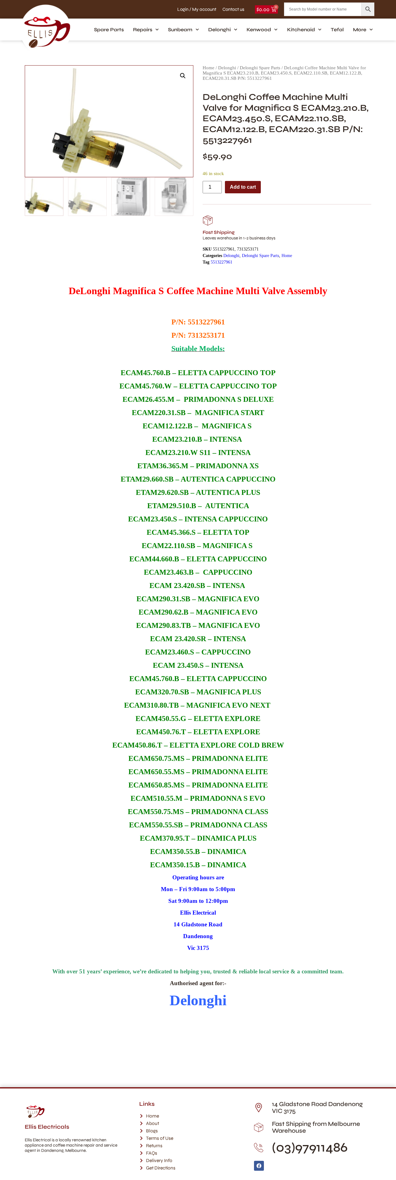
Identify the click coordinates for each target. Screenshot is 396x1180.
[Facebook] (259, 1166)
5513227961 (221, 262)
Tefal (337, 29)
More (359, 29)
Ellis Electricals (47, 1126)
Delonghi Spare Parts (260, 67)
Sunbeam (180, 29)
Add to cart (243, 187)
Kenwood (259, 29)
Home (208, 67)
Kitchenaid (301, 29)
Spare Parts (109, 29)
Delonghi (219, 29)
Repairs (142, 29)
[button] (182, 75)
